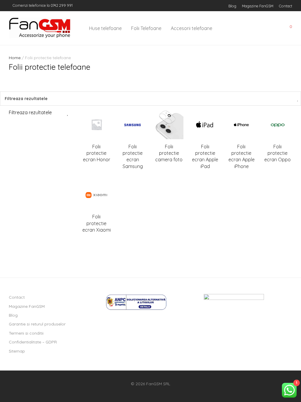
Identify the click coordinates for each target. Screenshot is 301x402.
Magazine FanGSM (257, 6)
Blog (232, 6)
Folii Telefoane (146, 28)
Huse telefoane (105, 28)
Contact (285, 6)
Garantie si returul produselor (37, 324)
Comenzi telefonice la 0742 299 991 (42, 5)
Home (15, 57)
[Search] (247, 28)
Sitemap (17, 351)
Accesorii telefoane (191, 28)
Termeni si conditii (26, 333)
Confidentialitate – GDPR (33, 342)
